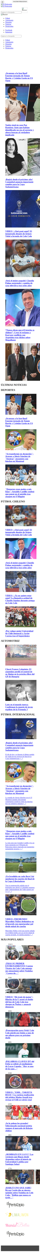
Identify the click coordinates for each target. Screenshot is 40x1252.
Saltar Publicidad (20, 1)
